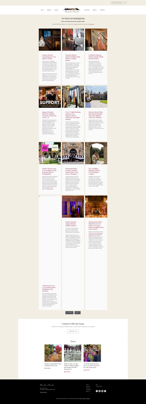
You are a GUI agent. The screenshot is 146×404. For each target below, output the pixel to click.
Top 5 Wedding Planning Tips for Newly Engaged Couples (94, 171)
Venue (56, 10)
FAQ (97, 384)
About (95, 10)
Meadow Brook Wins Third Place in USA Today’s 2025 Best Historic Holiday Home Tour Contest (96, 225)
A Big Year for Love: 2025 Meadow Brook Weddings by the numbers (48, 288)
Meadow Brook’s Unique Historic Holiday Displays (70, 223)
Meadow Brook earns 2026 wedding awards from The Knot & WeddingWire (49, 171)
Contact (102, 10)
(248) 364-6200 (43, 392)
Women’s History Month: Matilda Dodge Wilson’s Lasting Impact (72, 57)
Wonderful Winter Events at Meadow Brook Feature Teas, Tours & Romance (71, 171)
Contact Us (73, 331)
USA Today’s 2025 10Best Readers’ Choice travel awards (96, 234)
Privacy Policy (82, 398)
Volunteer (99, 386)
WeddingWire (50, 189)
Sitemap (88, 398)
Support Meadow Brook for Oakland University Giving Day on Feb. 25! (49, 114)
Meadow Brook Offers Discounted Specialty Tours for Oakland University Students (96, 114)
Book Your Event (117, 2)
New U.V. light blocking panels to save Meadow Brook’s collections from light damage (73, 115)
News (73, 341)
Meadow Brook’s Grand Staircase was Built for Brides (49, 57)
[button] (126, 3)
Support (86, 10)
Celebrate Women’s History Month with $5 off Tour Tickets (96, 57)
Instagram (91, 24)
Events (49, 10)
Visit (42, 10)
